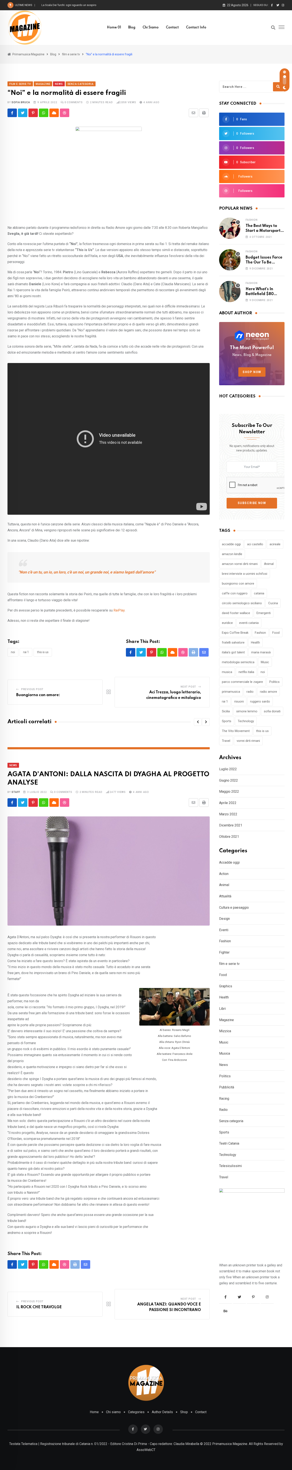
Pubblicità (226, 1087)
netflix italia (246, 672)
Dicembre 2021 (230, 825)
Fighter (224, 952)
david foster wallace (236, 613)
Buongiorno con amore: (38, 695)
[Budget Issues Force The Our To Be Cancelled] (229, 259)
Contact (172, 27)
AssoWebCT (146, 1450)
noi (13, 652)
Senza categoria (231, 1121)
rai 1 (26, 652)
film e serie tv (229, 964)
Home (94, 1412)
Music (265, 662)
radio (250, 692)
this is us (43, 652)
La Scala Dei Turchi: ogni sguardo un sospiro (68, 5)
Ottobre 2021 (229, 837)
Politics (274, 682)
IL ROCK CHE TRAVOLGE (39, 1307)
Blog (131, 27)
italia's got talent (233, 652)
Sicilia (226, 711)
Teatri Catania (229, 1143)
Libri (222, 1009)
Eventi (223, 930)
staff (16, 792)
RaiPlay (119, 610)
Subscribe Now (252, 503)
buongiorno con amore (238, 583)
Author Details (162, 1412)
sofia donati (272, 711)
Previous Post (32, 689)
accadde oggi (231, 544)
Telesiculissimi (230, 1166)
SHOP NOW (252, 372)
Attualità (225, 896)
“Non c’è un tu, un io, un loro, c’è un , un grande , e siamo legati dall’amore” (86, 572)
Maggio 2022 (229, 791)
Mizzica (225, 1031)
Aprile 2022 (227, 803)
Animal (269, 564)
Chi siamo (151, 27)
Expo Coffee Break (235, 633)
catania (259, 593)
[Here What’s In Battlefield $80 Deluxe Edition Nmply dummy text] (229, 291)
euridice (227, 623)
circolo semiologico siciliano (242, 603)
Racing (224, 1099)
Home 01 (114, 27)
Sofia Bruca (21, 102)
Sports (226, 721)
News (223, 1065)
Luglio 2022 (228, 769)
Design (224, 919)
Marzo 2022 (228, 814)
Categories (136, 1412)
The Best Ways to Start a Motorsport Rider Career (263, 230)
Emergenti (264, 613)
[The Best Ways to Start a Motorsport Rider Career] (229, 228)
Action (224, 874)
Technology (246, 721)
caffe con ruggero (235, 593)
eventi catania (249, 623)
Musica (224, 1053)
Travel (226, 741)
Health (255, 642)
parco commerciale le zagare (242, 682)
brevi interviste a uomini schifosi (244, 574)
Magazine (226, 1020)
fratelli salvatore (233, 642)
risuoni (239, 701)
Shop (184, 1412)
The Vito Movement (236, 731)
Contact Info (196, 27)
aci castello (255, 544)
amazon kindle (232, 554)
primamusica (231, 692)
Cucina (273, 603)
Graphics (225, 986)
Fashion (252, 219)
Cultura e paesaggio (234, 908)
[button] (198, 722)
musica (227, 672)
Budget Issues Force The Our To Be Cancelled (264, 262)
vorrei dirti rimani (248, 741)
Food (276, 633)
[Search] (273, 27)
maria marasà (261, 652)
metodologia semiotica (238, 662)
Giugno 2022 (228, 780)
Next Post (188, 686)
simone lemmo (246, 711)
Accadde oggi (229, 862)
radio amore (268, 692)
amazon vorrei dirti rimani (240, 564)
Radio (223, 1110)
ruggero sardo (260, 701)
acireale (275, 544)
